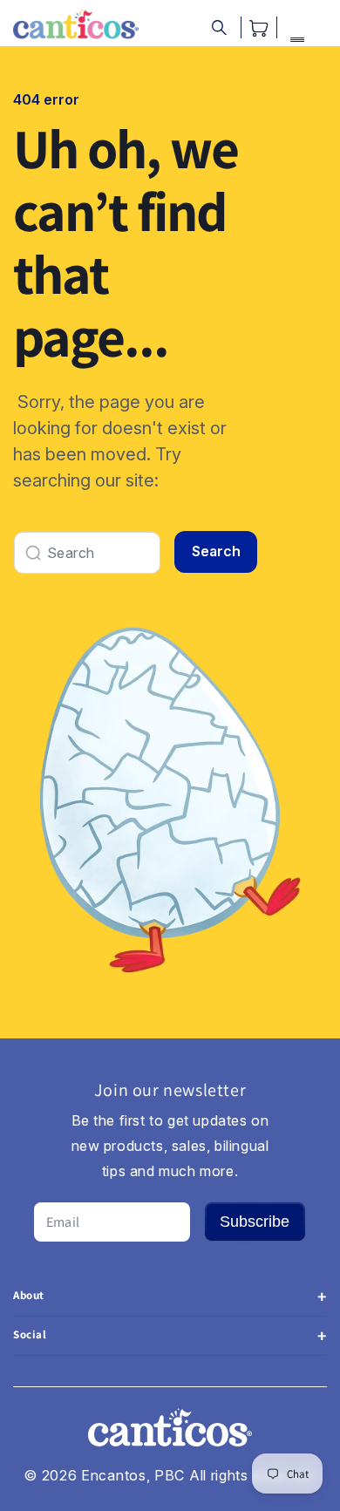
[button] (219, 27)
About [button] (28, 1295)
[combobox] (87, 553)
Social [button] (30, 1334)
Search (216, 551)
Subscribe (254, 1221)
